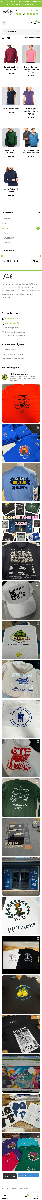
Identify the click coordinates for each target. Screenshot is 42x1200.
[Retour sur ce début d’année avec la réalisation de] (21, 482)
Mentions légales (9, 350)
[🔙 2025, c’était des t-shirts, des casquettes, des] (21, 522)
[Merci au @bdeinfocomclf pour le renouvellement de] (21, 1113)
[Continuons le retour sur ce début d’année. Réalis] (21, 443)
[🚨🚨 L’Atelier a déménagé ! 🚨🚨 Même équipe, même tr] (21, 876)
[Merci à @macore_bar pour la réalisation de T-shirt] (21, 1034)
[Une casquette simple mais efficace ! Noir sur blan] (21, 600)
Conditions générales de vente (15, 359)
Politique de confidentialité (13, 354)
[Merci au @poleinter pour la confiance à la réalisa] (21, 837)
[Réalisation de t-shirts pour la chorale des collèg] (21, 955)
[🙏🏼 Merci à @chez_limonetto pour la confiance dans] (21, 994)
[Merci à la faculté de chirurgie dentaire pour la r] (21, 719)
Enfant (5, 223)
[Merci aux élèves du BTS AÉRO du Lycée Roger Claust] (21, 679)
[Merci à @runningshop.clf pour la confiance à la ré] (21, 403)
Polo (6, 233)
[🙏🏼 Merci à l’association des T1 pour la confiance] (21, 561)
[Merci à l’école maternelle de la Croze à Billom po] (21, 640)
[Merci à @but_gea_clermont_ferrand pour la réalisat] (21, 797)
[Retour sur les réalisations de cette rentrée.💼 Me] (21, 758)
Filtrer (35, 261)
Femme (5, 228)
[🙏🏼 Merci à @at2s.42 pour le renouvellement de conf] (21, 916)
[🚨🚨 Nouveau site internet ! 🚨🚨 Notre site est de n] (21, 1073)
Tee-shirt (8, 242)
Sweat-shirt (9, 238)
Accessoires (7, 218)
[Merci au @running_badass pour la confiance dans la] (21, 1152)
